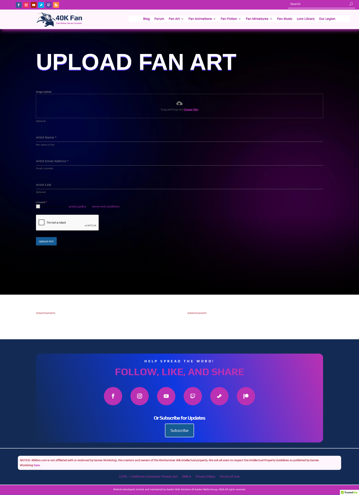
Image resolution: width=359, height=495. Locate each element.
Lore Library (306, 19)
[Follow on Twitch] (49, 5)
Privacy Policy (205, 476)
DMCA (186, 476)
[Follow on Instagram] (26, 5)
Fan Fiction (229, 19)
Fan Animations (200, 19)
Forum (159, 19)
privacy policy (77, 206)
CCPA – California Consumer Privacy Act (148, 476)
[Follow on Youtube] (34, 5)
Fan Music (284, 19)
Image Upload (43, 91)
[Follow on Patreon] (246, 396)
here (36, 465)
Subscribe (179, 430)
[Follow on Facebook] (19, 5)
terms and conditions (106, 206)
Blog (146, 19)
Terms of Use (230, 476)
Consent (41, 202)
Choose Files (191, 109)
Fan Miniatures (257, 19)
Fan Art (174, 19)
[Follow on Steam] (41, 5)
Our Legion (327, 19)
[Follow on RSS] (56, 5)
